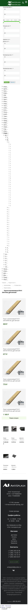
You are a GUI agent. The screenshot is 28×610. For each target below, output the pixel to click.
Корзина (3, 607)
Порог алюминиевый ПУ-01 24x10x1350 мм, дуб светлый (11, 350)
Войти (3, 605)
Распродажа (8, 279)
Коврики (6, 93)
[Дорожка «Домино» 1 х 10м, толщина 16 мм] (22, 429)
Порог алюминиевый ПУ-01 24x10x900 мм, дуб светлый (11, 319)
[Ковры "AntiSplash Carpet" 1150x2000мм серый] (5, 429)
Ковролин (7, 123)
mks (5, 95)
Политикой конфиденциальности (14, 593)
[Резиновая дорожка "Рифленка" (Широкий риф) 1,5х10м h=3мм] (5, 456)
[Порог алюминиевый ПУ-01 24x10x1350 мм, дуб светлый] (14, 337)
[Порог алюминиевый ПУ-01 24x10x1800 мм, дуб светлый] (14, 368)
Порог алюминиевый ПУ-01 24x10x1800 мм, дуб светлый (11, 380)
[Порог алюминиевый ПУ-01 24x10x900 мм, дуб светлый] (14, 307)
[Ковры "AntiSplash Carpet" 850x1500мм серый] (14, 429)
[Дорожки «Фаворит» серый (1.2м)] (14, 456)
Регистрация (8, 605)
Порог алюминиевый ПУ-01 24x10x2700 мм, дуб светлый (11, 410)
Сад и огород (8, 129)
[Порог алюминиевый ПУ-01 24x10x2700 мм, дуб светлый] (14, 398)
